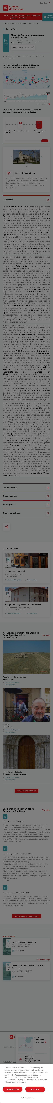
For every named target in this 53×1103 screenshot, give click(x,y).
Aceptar (35, 1089)
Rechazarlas (13, 1089)
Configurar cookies (27, 1097)
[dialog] (26, 1083)
